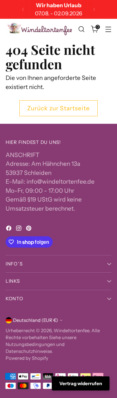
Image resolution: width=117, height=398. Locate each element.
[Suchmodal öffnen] (81, 29)
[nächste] (94, 9)
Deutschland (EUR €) (35, 320)
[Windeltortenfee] (40, 29)
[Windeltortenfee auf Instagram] (19, 229)
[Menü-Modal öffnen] (108, 29)
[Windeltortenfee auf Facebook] (9, 229)
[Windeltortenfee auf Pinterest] (29, 229)
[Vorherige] (23, 9)
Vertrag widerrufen (80, 383)
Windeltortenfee (71, 330)
